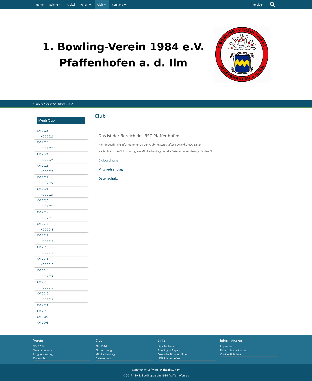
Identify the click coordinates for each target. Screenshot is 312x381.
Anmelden (257, 4)
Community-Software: (156, 369)
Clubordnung (108, 160)
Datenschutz (108, 178)
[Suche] (272, 4)
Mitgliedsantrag (110, 169)
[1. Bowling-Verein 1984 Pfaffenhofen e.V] (156, 54)
